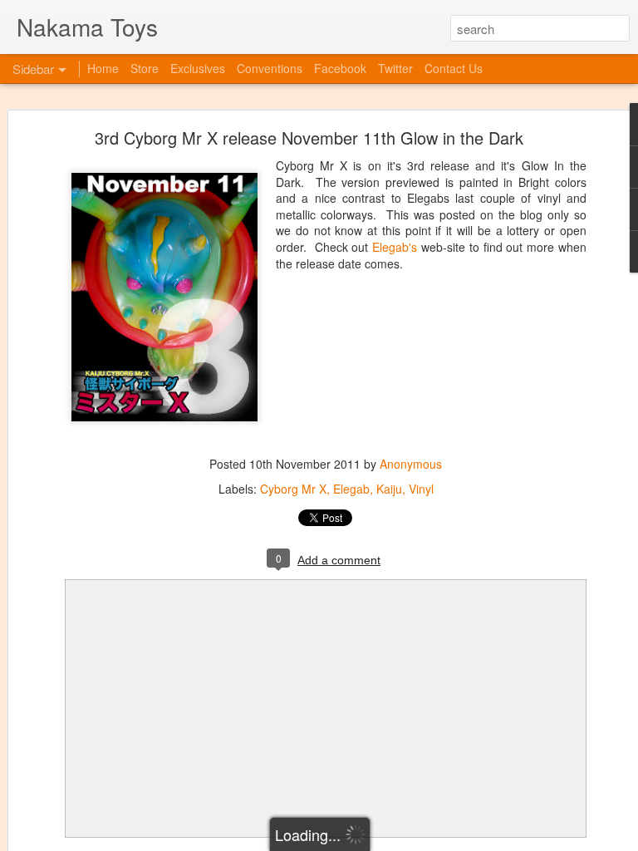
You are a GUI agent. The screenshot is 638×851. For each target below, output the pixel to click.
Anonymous (411, 463)
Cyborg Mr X (293, 488)
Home (103, 68)
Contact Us (454, 68)
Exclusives (197, 68)
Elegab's (394, 247)
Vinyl (421, 488)
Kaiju (389, 488)
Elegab (351, 488)
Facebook (340, 68)
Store (144, 68)
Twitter (395, 68)
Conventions (269, 68)
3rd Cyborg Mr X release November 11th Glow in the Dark (309, 137)
